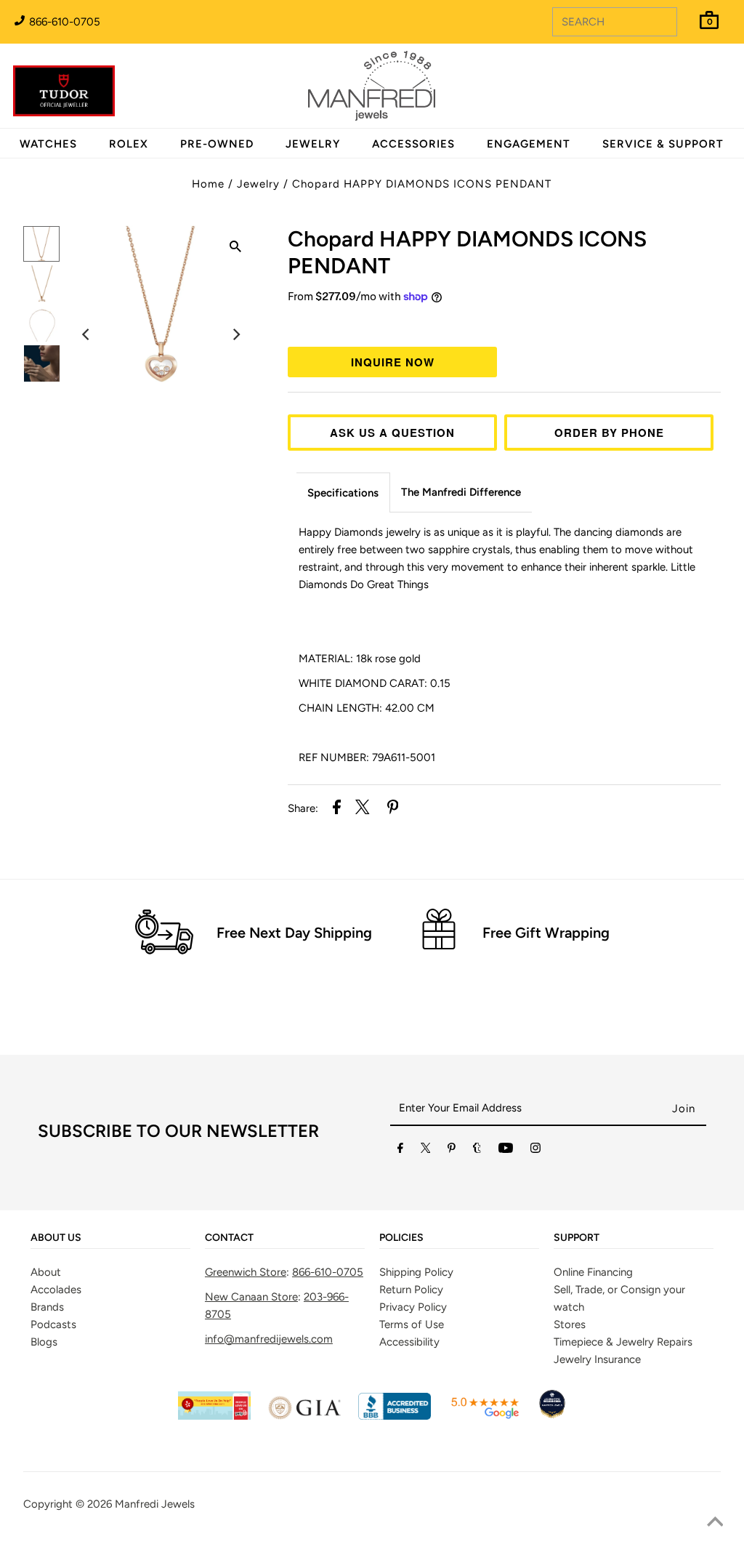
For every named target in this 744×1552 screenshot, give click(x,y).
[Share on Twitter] (362, 809)
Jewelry (258, 183)
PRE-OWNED (217, 143)
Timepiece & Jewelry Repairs (623, 1341)
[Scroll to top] (714, 1522)
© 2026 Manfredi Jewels (135, 1504)
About (46, 1272)
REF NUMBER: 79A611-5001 (367, 757)
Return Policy (411, 1289)
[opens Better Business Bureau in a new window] (394, 1416)
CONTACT (229, 1238)
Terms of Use (411, 1324)
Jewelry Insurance (597, 1359)
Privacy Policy (413, 1307)
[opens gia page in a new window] (304, 1416)
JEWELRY (313, 143)
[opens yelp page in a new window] (214, 1416)
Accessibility (409, 1341)
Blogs (44, 1341)
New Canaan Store (251, 1296)
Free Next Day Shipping (294, 932)
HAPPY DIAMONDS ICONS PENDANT (467, 252)
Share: (303, 808)
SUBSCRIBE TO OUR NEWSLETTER (178, 1130)
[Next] (235, 334)
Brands (47, 1307)
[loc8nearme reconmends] (552, 1416)
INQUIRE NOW (392, 362)
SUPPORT (576, 1238)
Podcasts (53, 1324)
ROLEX (128, 143)
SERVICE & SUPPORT (663, 143)
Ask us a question (392, 433)
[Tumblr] (477, 1150)
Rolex (673, 78)
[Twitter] (426, 1150)
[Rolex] (673, 94)
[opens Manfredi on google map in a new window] (484, 1416)
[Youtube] (505, 1150)
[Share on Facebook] (337, 809)
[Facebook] (400, 1150)
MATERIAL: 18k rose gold (361, 658)
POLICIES (401, 1238)
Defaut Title (504, 323)
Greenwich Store (245, 1272)
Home (208, 183)
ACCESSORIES (413, 143)
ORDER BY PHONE (609, 433)
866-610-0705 (63, 21)
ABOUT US (56, 1238)
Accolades (56, 1289)
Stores (570, 1324)
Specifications (343, 492)
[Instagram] (535, 1150)
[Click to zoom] (235, 249)
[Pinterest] (452, 1150)
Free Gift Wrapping (546, 932)
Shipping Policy (416, 1272)
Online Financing (593, 1272)
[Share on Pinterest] (393, 809)
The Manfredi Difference (461, 492)
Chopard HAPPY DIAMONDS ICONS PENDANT (421, 183)
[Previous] (86, 334)
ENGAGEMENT (528, 143)
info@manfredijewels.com (269, 1339)
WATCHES (48, 143)
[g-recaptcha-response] (372, 1541)
